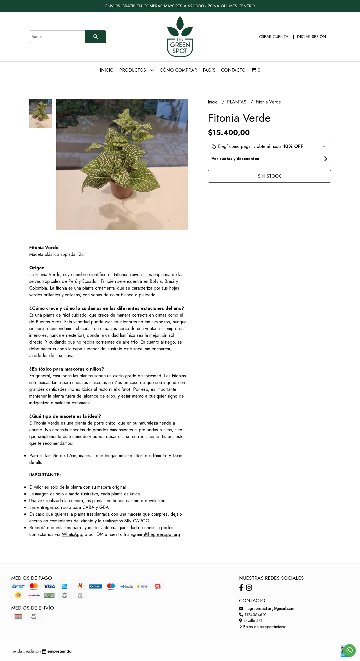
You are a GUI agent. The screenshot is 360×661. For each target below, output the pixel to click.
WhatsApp (72, 534)
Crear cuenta (274, 36)
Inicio (107, 70)
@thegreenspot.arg (161, 534)
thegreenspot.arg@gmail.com (269, 608)
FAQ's (209, 70)
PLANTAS (237, 102)
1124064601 (255, 614)
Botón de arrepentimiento (264, 627)
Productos (133, 70)
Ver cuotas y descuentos (235, 158)
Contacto (233, 70)
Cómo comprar (178, 70)
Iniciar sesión (311, 36)
